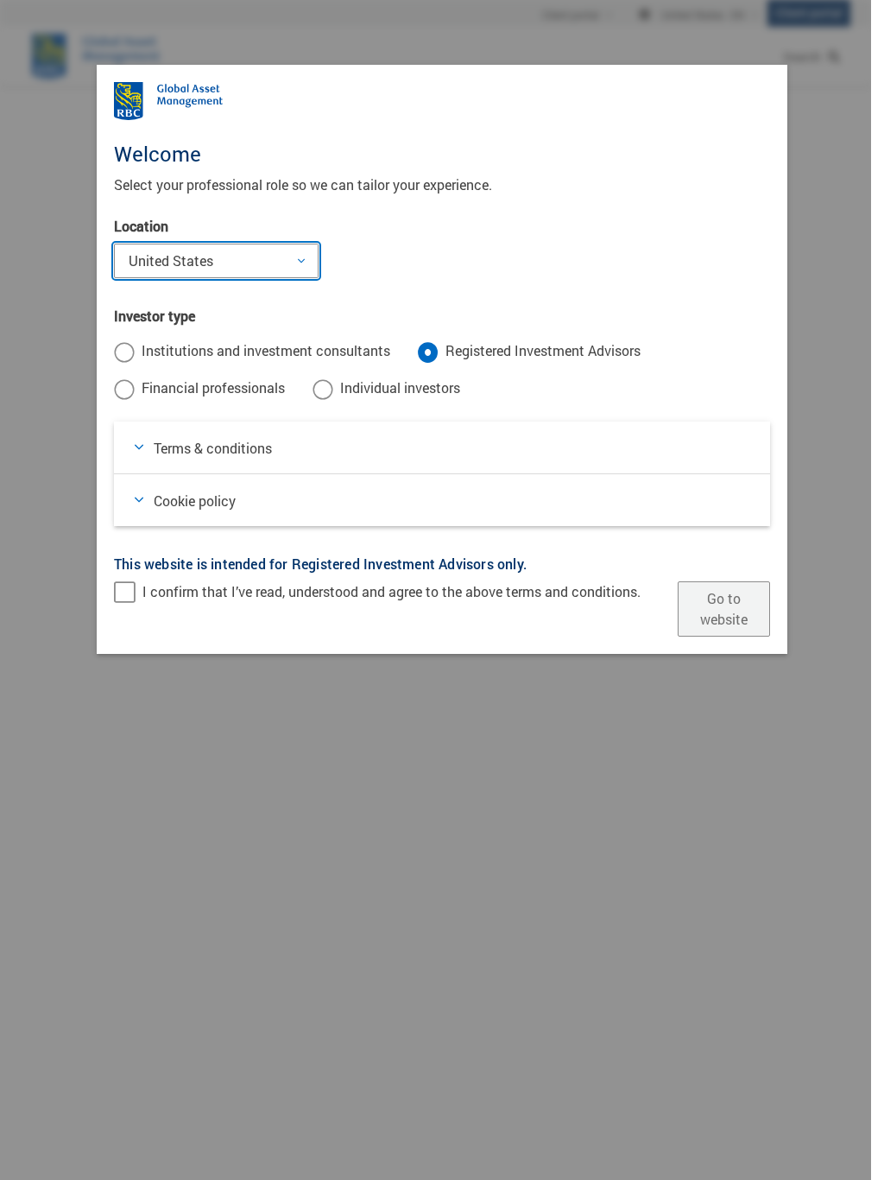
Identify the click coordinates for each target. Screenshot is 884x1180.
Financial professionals (213, 387)
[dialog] (442, 590)
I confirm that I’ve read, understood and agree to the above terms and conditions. (391, 591)
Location (141, 226)
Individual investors (400, 387)
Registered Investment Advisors (543, 350)
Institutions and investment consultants (266, 350)
